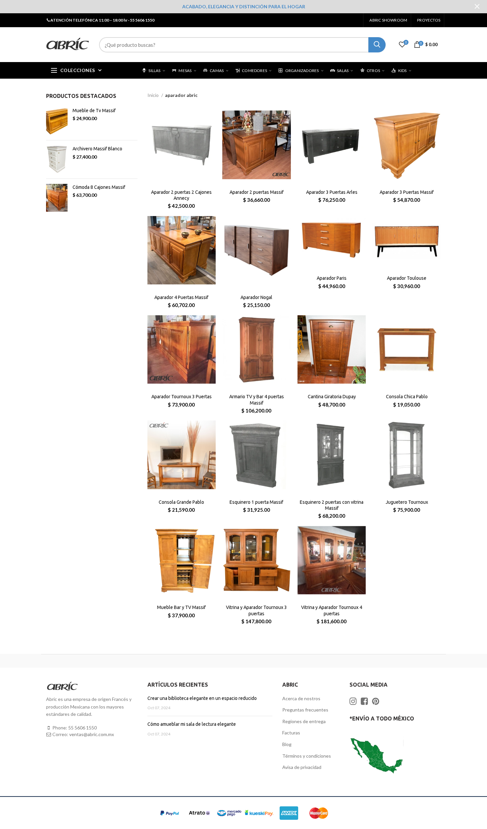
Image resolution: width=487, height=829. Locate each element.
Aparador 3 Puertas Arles (331, 192)
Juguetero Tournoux (407, 502)
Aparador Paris (332, 278)
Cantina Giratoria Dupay (332, 396)
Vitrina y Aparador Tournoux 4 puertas (331, 610)
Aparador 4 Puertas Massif (181, 297)
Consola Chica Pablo (407, 396)
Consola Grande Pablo (181, 502)
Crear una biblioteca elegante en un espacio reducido (202, 698)
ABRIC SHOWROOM (388, 20)
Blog (287, 744)
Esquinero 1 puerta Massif (256, 502)
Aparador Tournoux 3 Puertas (181, 396)
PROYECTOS (428, 20)
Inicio (153, 95)
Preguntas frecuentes (305, 710)
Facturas (291, 732)
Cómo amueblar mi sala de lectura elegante (191, 724)
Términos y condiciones (306, 756)
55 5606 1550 (82, 727)
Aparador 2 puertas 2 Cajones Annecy (181, 195)
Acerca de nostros (301, 698)
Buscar (377, 44)
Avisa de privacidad (301, 767)
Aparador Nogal (256, 297)
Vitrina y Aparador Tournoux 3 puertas (256, 610)
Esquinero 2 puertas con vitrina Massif (331, 505)
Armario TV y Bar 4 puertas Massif (256, 399)
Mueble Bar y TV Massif (181, 607)
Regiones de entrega (304, 721)
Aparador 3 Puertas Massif (407, 192)
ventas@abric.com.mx (91, 734)
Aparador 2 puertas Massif (257, 192)
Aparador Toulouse (406, 278)
